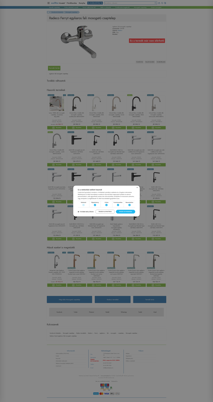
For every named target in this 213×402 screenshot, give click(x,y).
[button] (86, 211)
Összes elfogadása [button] (125, 211)
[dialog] (106, 201)
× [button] (137, 187)
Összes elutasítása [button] (105, 211)
